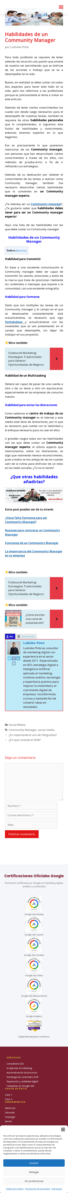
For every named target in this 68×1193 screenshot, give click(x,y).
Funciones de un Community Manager (31, 543)
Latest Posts (28, 636)
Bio (11, 636)
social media (46, 730)
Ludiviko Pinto (34, 643)
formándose (15, 322)
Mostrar (20, 250)
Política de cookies (14, 1188)
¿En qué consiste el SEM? (25, 740)
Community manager (46, 204)
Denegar (34, 1172)
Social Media (17, 725)
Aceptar (34, 1163)
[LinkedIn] (18, 658)
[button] (63, 1129)
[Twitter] (10, 658)
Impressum (56, 1188)
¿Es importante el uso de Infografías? (33, 735)
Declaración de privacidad (37, 1188)
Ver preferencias (34, 1181)
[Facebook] (14, 658)
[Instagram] (14, 664)
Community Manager (23, 730)
